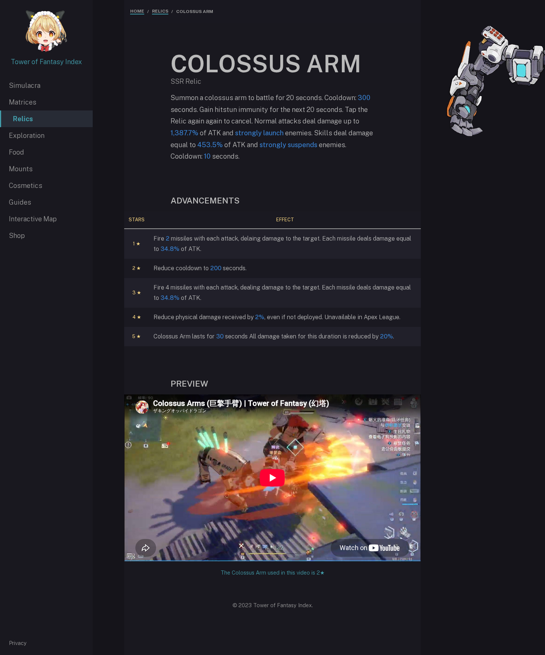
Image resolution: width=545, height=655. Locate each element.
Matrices (22, 102)
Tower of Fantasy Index (46, 62)
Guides (20, 202)
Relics (23, 119)
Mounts (21, 169)
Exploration (26, 135)
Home (137, 11)
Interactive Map (33, 219)
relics (160, 11)
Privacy (18, 643)
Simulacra (24, 85)
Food (16, 152)
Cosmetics (25, 185)
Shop (17, 235)
